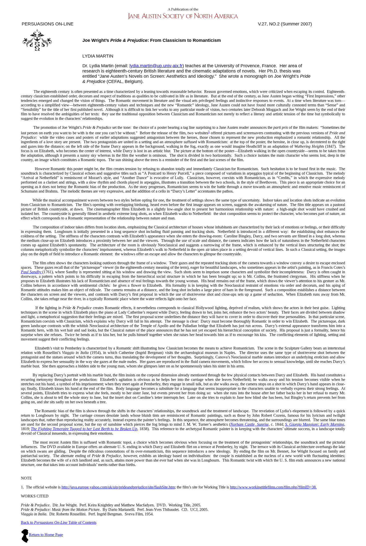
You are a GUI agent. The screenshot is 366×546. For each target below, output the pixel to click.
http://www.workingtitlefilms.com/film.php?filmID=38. (273, 487)
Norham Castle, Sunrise (249, 424)
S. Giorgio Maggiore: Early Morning (314, 424)
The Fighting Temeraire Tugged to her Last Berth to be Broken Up (84, 429)
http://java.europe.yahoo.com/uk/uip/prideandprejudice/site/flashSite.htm (118, 487)
